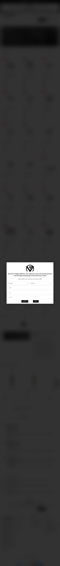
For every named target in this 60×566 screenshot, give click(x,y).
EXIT (36, 301)
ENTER (24, 301)
